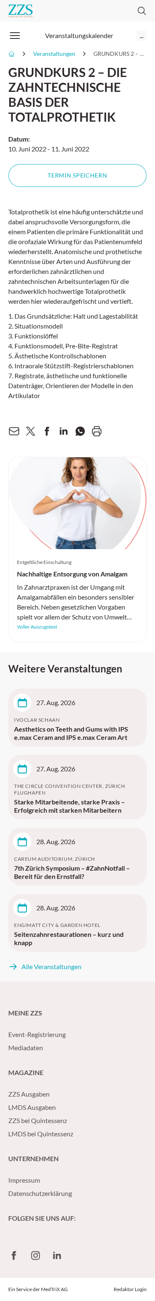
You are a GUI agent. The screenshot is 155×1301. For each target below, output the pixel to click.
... (141, 35)
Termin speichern (77, 175)
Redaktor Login (130, 1289)
